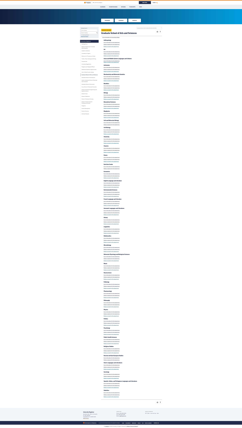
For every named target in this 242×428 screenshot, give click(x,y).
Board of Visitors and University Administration (88, 47)
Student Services (85, 111)
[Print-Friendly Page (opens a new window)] (157, 31)
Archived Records (85, 113)
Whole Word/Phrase (85, 34)
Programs (107, 20)
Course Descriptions (86, 108)
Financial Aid (84, 61)
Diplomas (123, 7)
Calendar (121, 20)
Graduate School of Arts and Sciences (90, 74)
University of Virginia (86, 53)
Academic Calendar (86, 50)
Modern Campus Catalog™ (132, 426)
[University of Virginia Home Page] (89, 422)
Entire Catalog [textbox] (84, 30)
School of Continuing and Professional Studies (87, 102)
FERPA (140, 7)
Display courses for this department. (111, 46)
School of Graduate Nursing (87, 99)
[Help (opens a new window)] (160, 31)
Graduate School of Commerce (88, 84)
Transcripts (132, 7)
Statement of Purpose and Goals (88, 56)
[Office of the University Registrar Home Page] (93, 2)
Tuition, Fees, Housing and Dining (89, 58)
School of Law (84, 93)
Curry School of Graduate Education (89, 87)
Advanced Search (84, 36)
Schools (134, 20)
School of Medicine (86, 96)
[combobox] (149, 28)
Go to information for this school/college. (111, 37)
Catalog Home (84, 44)
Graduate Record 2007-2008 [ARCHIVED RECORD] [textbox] (146, 28)
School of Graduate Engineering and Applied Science (89, 90)
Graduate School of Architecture (88, 77)
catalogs (107, 426)
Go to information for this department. (112, 42)
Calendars (102, 7)
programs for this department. (112, 44)
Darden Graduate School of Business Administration (89, 81)
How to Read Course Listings (88, 72)
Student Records (113, 7)
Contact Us (156, 422)
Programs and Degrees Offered (88, 66)
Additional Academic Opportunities (89, 69)
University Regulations (86, 64)
